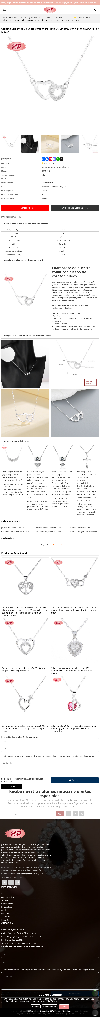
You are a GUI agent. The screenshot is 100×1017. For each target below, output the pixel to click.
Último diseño (7, 903)
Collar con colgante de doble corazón (84, 531)
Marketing (68, 1011)
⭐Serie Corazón (81, 17)
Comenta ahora (59, 545)
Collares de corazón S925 (80, 527)
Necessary (34, 1011)
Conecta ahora (27, 208)
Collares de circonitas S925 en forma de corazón (50, 527)
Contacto (5, 920)
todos (11, 17)
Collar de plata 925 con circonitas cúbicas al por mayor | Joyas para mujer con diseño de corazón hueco (74, 728)
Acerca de (5, 916)
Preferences (56, 1011)
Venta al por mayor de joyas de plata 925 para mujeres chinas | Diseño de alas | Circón (13, 475)
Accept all (64, 1006)
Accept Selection (49, 1006)
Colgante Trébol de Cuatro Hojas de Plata (16, 531)
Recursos (5, 913)
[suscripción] (60, 813)
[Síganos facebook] (75, 813)
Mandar (11, 786)
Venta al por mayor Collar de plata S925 (32, 17)
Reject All (35, 1006)
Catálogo (5, 910)
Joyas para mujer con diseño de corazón (50, 531)
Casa (3, 894)
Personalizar (6, 907)
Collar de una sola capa (62, 17)
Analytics (45, 1011)
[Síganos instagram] (81, 813)
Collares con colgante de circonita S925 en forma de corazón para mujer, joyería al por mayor (72, 671)
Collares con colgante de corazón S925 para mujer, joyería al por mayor (23, 669)
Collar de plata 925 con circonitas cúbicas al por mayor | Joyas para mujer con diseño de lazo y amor (74, 610)
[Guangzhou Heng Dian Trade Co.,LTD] (50, 10)
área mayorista (7, 897)
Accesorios (76, 780)
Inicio (4, 17)
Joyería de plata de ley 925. (13, 527)
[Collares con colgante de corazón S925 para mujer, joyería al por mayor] (25, 641)
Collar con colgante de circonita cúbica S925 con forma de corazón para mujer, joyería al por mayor (25, 728)
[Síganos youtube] (68, 813)
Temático (5, 900)
